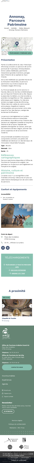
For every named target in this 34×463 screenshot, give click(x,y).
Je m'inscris (8, 411)
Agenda (5, 384)
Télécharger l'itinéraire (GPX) (20, 53)
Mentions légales (17, 420)
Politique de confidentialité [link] (18, 460)
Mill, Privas (21, 428)
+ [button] (3, 39)
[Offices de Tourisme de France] (24, 447)
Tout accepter (14, 457)
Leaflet (3, 50)
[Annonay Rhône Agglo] (10, 440)
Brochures (7, 390)
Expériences (6, 380)
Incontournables (8, 376)
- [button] (3, 42)
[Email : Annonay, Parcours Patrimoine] (3, 248)
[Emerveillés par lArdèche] (10, 447)
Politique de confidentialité (17, 424)
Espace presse (8, 396)
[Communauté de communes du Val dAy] (24, 440)
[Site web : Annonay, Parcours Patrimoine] (8, 248)
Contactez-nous (17, 367)
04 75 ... (14, 243)
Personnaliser (25, 457)
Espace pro (7, 393)
